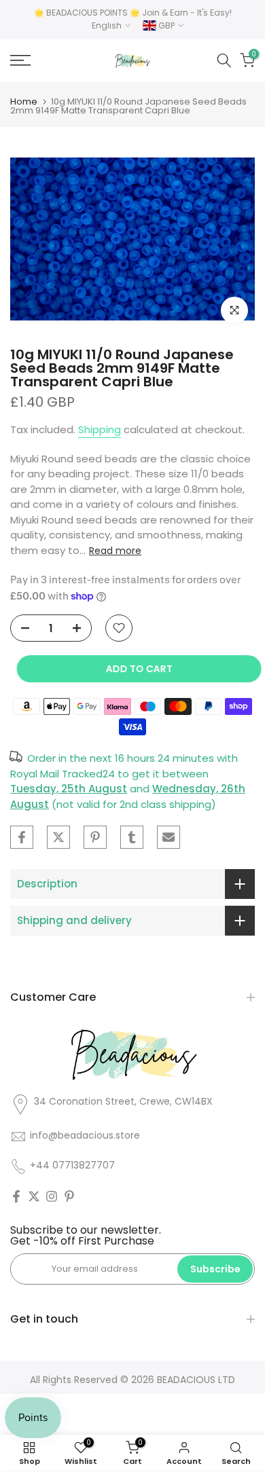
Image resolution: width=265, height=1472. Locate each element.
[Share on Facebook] (21, 837)
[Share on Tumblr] (131, 837)
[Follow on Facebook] (16, 1196)
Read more (115, 551)
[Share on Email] (168, 837)
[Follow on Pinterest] (69, 1196)
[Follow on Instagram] (52, 1196)
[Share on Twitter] (58, 837)
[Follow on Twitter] (34, 1196)
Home (23, 101)
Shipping (99, 429)
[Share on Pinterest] (95, 837)
